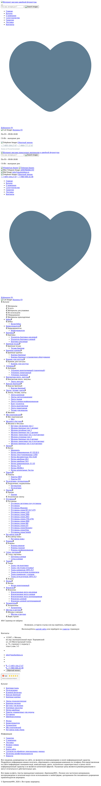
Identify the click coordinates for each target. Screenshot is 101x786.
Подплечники (12, 690)
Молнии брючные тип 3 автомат (24, 432)
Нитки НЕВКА (17, 468)
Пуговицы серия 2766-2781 (22, 519)
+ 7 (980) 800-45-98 (25, 177)
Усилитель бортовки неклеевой (24, 337)
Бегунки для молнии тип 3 (22, 426)
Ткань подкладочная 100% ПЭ (23, 576)
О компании (11, 16)
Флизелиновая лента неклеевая (24, 592)
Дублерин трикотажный (21, 373)
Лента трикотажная (19, 408)
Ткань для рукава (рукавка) (22, 568)
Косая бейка (16, 324)
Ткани (8, 561)
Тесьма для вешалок (19, 410)
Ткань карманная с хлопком (22, 574)
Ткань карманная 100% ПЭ (22, 570)
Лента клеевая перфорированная (24, 401)
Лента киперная (17, 395)
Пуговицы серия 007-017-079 (23, 510)
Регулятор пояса (12, 534)
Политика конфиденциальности (19, 753)
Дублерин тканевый (19, 375)
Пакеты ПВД (16, 477)
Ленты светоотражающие (21, 397)
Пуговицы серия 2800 (20, 521)
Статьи (9, 747)
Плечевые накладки (14, 708)
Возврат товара (12, 745)
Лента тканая (16, 399)
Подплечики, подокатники (17, 481)
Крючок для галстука (15, 359)
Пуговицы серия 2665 (20, 517)
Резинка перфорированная (22, 550)
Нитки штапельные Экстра (22, 470)
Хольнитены (11, 603)
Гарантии (10, 20)
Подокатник (16, 486)
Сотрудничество (13, 18)
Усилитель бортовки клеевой (23, 339)
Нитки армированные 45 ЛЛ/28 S (25, 452)
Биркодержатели (13, 326)
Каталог (9, 13)
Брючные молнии (13, 703)
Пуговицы (10, 499)
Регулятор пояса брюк (15, 730)
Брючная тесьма (12, 344)
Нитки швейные (13, 710)
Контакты (10, 24)
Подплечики (16, 488)
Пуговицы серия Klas (20, 530)
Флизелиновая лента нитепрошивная (26, 596)
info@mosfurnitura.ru (20, 172)
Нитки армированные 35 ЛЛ (23, 463)
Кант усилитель (17, 404)
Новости (9, 756)
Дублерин (10, 366)
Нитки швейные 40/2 (20, 459)
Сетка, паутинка (13, 552)
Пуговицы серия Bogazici (21, 528)
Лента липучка (17, 381)
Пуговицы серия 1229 (20, 512)
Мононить (15, 450)
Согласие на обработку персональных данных (25, 751)
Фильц (9, 581)
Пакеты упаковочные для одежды (20, 712)
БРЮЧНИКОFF (27, 170)
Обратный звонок (25, 142)
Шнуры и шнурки (13, 610)
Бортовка (10, 333)
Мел (12, 419)
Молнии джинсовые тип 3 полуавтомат (27, 435)
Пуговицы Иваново (19, 508)
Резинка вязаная (17, 545)
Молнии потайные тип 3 (21, 430)
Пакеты (9, 472)
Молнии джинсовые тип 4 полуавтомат (27, 441)
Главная (9, 11)
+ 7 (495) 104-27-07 (9, 145)
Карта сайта (11, 749)
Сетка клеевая (17, 559)
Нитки (8, 446)
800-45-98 (15, 668)
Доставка (10, 22)
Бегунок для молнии (14, 705)
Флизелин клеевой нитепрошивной (26, 601)
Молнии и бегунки (14, 421)
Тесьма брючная (17, 348)
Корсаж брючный (13, 384)
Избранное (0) (7, 128)
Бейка (8, 319)
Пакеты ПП (16, 479)
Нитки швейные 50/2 (20, 461)
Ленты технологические (16, 701)
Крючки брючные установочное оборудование (30, 357)
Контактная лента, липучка (17, 377)
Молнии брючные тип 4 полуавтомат (26, 443)
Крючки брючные (18, 355)
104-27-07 (15, 666)
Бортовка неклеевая (19, 341)
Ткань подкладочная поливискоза (25, 572)
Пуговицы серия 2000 (20, 514)
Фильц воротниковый (20, 585)
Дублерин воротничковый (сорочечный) (28, 370)
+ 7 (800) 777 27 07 (25, 145)
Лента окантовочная (19, 406)
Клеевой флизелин (14, 692)
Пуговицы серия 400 (19, 523)
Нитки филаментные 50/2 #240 (24, 457)
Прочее (9, 490)
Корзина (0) (18, 130)
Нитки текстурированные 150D (24, 455)
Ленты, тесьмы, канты (15, 390)
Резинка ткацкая (18, 548)
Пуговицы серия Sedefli (21, 532)
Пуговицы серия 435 (19, 525)
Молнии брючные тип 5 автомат (24, 428)
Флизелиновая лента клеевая (23, 594)
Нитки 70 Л (16, 466)
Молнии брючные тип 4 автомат (24, 439)
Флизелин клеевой (18, 599)
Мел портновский (13, 415)
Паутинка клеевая (18, 557)
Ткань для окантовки (20, 565)
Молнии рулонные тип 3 (21, 437)
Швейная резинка (13, 717)
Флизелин (10, 588)
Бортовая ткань (12, 688)
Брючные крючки (13, 350)
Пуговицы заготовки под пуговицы (26, 503)
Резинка (9, 541)
